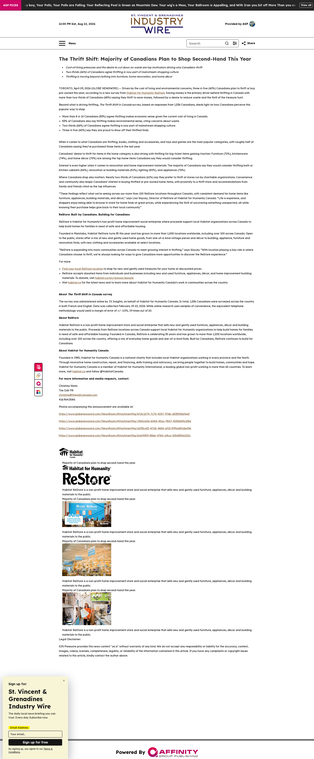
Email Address (19, 727)
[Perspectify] (38, 375)
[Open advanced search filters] (235, 43)
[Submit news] (38, 367)
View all (306, 5)
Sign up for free (35, 742)
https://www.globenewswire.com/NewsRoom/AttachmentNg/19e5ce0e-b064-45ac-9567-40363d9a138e (125, 421)
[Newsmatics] (38, 392)
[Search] (227, 43)
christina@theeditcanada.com (78, 395)
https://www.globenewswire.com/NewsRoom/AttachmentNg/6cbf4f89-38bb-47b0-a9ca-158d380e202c (125, 435)
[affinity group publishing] (38, 384)
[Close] (63, 680)
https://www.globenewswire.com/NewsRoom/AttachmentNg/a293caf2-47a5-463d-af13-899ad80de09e (125, 428)
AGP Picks (10, 5)
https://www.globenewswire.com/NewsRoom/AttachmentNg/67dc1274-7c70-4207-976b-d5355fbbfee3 (124, 414)
